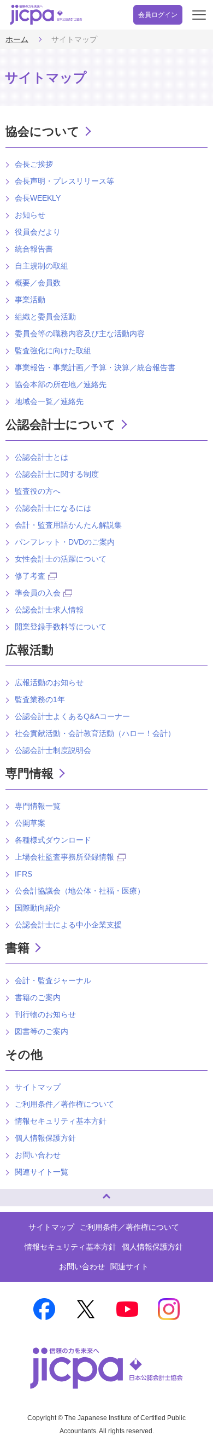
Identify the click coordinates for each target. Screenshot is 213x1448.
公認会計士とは (41, 457)
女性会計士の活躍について (60, 558)
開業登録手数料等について (60, 626)
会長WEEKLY (38, 198)
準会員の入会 (38, 592)
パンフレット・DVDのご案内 (65, 542)
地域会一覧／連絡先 (49, 401)
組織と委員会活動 (45, 316)
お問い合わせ (38, 1155)
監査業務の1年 (40, 699)
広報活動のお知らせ (49, 682)
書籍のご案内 (38, 997)
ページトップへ (19, 1193)
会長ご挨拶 (34, 164)
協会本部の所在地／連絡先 (60, 384)
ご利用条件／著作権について (64, 1104)
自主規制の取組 (41, 265)
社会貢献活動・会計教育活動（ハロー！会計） (95, 733)
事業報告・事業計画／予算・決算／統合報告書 (95, 367)
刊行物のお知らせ (45, 1014)
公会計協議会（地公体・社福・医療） (80, 890)
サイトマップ (38, 1087)
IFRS (23, 873)
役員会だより (38, 231)
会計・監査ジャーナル (53, 980)
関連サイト (129, 1266)
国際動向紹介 (38, 907)
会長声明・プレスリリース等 (64, 181)
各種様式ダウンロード (53, 840)
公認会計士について (60, 424)
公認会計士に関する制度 (57, 474)
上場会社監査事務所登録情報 (64, 857)
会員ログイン (157, 15)
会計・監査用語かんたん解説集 (68, 525)
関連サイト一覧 (41, 1171)
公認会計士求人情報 (49, 609)
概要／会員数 (38, 282)
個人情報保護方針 (45, 1138)
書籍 (17, 948)
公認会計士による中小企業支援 (68, 924)
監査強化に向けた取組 (53, 350)
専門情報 (29, 773)
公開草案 (30, 823)
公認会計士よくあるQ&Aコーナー (72, 716)
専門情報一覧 (38, 806)
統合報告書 (34, 248)
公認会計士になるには (53, 508)
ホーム (16, 39)
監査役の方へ (38, 491)
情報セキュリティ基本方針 (60, 1121)
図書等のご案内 (41, 1031)
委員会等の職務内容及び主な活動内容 (80, 333)
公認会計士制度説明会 (53, 750)
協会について (42, 131)
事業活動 (30, 299)
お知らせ (30, 215)
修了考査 (30, 575)
